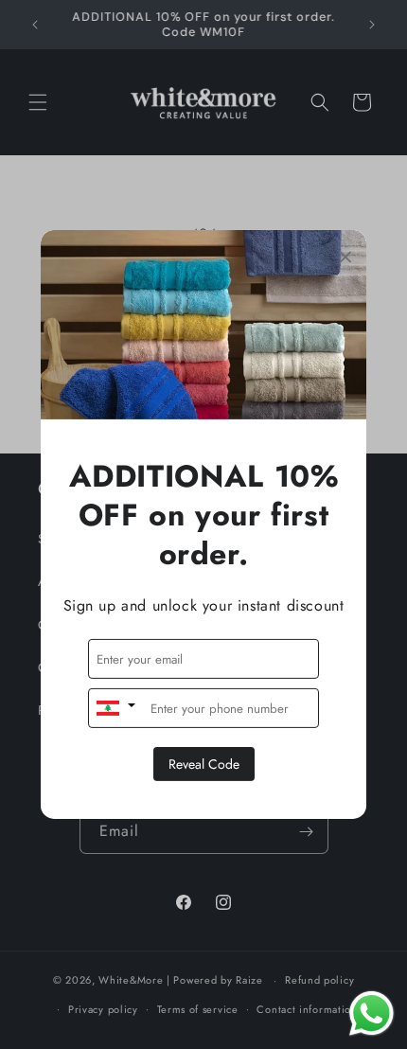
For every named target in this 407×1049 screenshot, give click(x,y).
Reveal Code (203, 764)
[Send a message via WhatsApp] (371, 1013)
